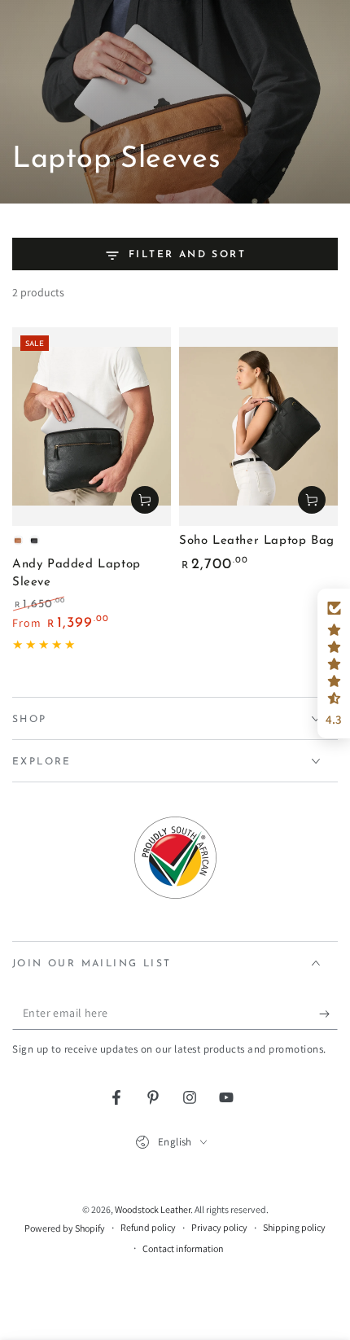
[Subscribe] (328, 1013)
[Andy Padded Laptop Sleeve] (91, 426)
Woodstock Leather (152, 1209)
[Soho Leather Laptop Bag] (258, 426)
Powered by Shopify (64, 1228)
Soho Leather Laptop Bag (257, 541)
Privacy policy (219, 1227)
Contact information (183, 1248)
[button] (333, 663)
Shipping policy (294, 1227)
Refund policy (148, 1227)
